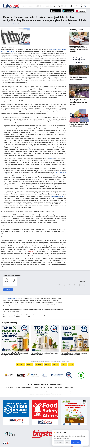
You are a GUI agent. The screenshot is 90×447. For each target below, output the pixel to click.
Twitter (64, 364)
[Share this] (64, 285)
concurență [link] (32, 251)
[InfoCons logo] (11, 6)
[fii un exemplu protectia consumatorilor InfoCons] (74, 412)
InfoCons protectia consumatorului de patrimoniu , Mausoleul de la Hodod (78, 77)
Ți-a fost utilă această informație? (12, 275)
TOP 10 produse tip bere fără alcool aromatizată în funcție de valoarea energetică (14, 354)
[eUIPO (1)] (57, 375)
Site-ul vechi (58, 387)
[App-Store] (55, 10)
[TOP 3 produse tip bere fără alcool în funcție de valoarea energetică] (45, 338)
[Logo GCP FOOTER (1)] (81, 375)
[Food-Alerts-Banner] (45, 412)
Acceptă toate (76, 442)
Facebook (29, 364)
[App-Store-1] (68, 10)
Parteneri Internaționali (10, 389)
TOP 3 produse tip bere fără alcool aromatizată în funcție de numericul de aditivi (74, 354)
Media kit (35, 387)
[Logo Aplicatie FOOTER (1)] (69, 375)
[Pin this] (79, 285)
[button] (85, 6)
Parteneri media (68, 387)
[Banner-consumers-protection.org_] (16, 412)
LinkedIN (55, 364)
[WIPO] (45, 375)
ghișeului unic (31, 148)
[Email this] (59, 285)
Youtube (47, 364)
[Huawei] (80, 10)
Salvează (8, 289)
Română (75, 445)
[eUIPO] (33, 375)
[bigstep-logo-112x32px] (45, 434)
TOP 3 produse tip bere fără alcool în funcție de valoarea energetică (44, 354)
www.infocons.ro (12, 298)
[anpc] (9, 375)
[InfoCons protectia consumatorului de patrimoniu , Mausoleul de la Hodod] (79, 65)
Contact (50, 387)
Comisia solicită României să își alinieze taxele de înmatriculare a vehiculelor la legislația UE (78, 124)
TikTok (71, 364)
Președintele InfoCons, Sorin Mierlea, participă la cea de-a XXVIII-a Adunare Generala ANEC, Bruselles (78, 101)
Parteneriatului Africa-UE (56, 196)
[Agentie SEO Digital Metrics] (16, 434)
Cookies (43, 387)
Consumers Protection (26, 361)
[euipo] (21, 375)
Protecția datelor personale (23, 387)
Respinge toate (58, 442)
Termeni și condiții (9, 387)
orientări (51, 158)
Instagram (38, 364)
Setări (67, 442)
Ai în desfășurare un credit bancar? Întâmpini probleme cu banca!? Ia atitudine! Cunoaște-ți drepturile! (78, 48)
